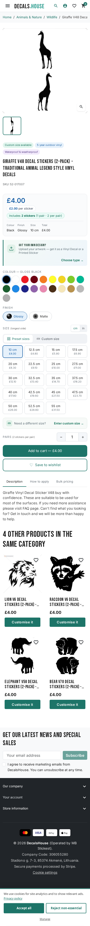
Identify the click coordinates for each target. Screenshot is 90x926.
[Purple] (34, 288)
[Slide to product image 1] (12, 126)
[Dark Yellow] (62, 279)
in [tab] (83, 328)
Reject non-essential (66, 908)
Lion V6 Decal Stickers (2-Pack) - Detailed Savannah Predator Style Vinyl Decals (21, 602)
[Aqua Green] (80, 279)
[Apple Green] (71, 279)
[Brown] (52, 288)
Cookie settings (45, 872)
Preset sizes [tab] (21, 339)
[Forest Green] (6, 288)
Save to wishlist (45, 464)
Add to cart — (45, 451)
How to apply (39, 481)
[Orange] (43, 279)
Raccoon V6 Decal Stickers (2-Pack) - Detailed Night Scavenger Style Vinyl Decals (66, 602)
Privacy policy (13, 898)
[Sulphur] (52, 279)
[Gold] (71, 288)
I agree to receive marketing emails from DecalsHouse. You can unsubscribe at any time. (45, 767)
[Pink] (43, 288)
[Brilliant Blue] (25, 288)
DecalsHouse (38, 843)
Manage (45, 919)
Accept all (24, 908)
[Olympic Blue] (15, 288)
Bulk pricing (64, 481)
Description (14, 481)
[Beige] (62, 288)
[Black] (6, 280)
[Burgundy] (34, 279)
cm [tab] (75, 328)
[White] (15, 279)
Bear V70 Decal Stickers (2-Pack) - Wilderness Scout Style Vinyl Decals (66, 684)
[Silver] (80, 288)
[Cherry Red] (25, 279)
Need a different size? (49, 423)
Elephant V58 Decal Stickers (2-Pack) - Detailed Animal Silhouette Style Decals (21, 684)
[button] (56, 5)
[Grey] (6, 298)
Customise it (22, 622)
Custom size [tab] (50, 339)
